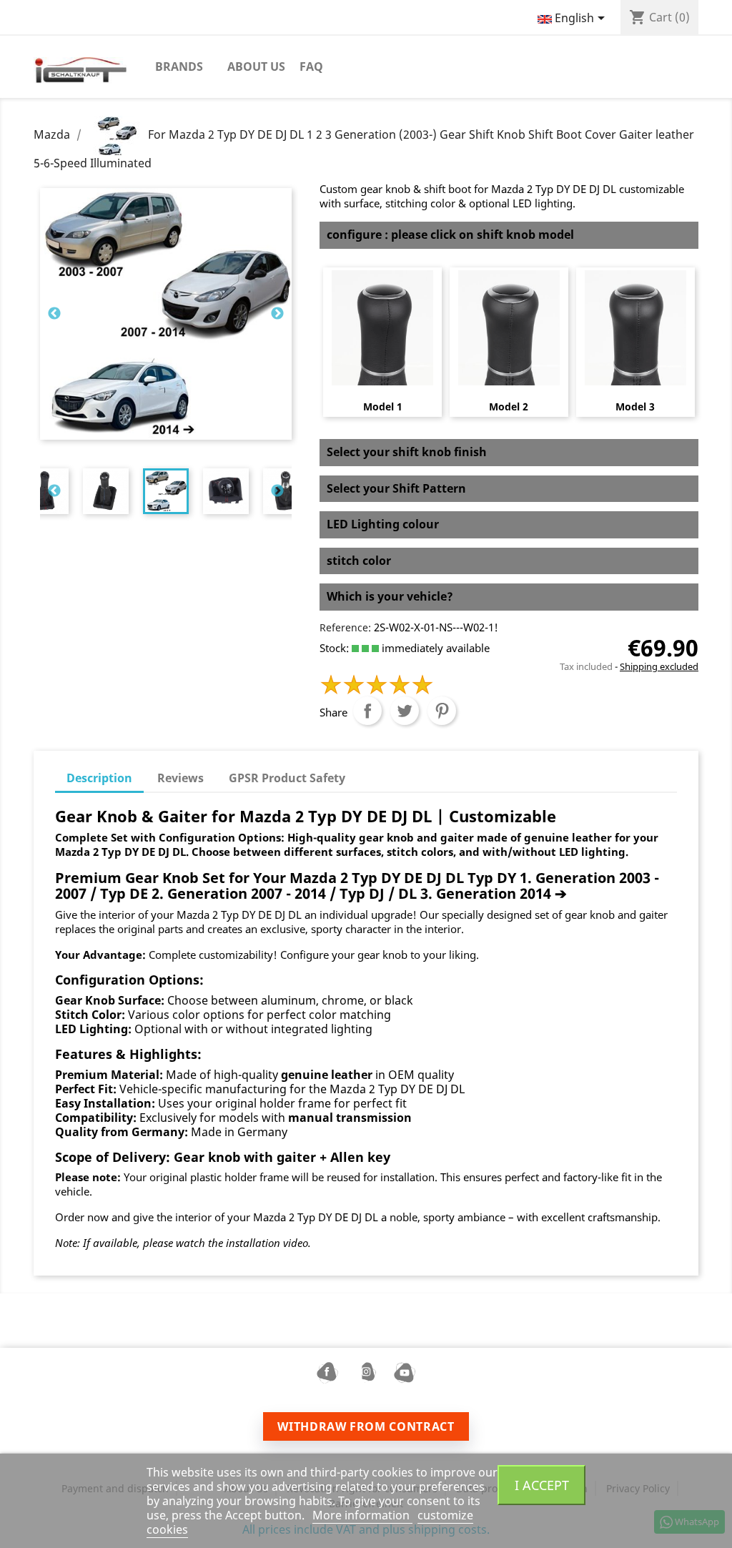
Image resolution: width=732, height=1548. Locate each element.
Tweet (404, 710)
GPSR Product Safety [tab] (287, 778)
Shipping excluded (659, 666)
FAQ (311, 66)
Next (277, 314)
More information (362, 1515)
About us (256, 66)
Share (367, 710)
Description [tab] (99, 778)
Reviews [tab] (180, 778)
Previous (54, 314)
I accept (542, 1485)
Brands (179, 66)
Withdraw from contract (365, 1426)
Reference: (345, 627)
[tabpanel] (166, 491)
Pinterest (441, 710)
